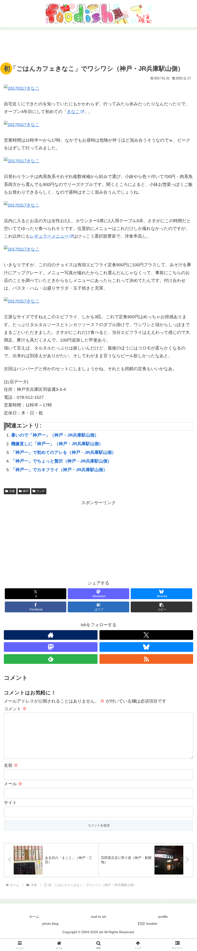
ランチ (40, 491)
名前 (11, 765)
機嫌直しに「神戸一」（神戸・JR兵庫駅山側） (57, 443)
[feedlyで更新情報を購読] (51, 659)
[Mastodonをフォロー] (51, 647)
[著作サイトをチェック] (51, 635)
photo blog (50, 924)
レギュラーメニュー (49, 236)
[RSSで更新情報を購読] (146, 659)
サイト (10, 802)
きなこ (73, 111)
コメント (15, 708)
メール (13, 783)
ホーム (34, 917)
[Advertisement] (98, 48)
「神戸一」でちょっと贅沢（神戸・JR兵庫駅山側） (61, 461)
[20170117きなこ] (98, 88)
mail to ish (98, 917)
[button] (161, 607)
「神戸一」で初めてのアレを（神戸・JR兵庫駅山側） (63, 452)
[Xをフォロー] (146, 635)
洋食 (12, 491)
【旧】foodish (146, 924)
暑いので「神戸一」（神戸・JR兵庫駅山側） (55, 435)
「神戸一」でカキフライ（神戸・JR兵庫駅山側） (59, 469)
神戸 (26, 491)
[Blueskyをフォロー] (146, 647)
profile (163, 917)
